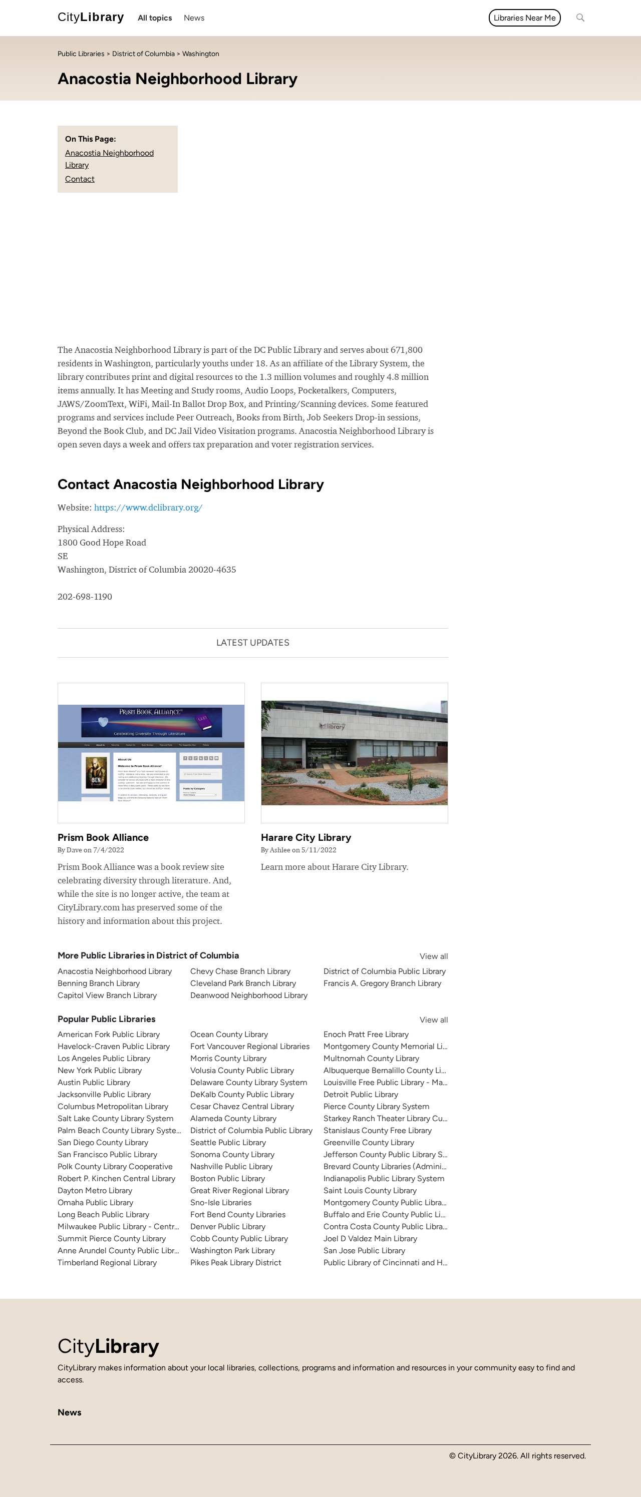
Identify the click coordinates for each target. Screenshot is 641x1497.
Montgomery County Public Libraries (389, 1202)
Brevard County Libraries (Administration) (398, 1166)
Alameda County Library (233, 1118)
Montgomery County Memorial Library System (407, 1046)
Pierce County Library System (377, 1106)
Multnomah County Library (371, 1058)
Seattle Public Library (228, 1142)
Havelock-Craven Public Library (114, 1046)
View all (424, 956)
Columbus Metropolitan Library (113, 1106)
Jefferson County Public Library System (394, 1154)
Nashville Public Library (231, 1166)
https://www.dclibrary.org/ (148, 507)
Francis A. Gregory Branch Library (382, 983)
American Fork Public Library (109, 1034)
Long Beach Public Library (103, 1214)
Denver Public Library (227, 1226)
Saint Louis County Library (370, 1190)
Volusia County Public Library (242, 1070)
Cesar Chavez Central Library (242, 1106)
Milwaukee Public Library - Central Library (132, 1226)
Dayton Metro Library (95, 1190)
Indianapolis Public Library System (384, 1178)
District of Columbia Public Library (385, 971)
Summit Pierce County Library (112, 1238)
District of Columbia (143, 54)
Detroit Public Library (361, 1094)
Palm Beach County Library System (121, 1130)
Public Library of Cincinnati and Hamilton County (411, 1262)
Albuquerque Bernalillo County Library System (406, 1070)
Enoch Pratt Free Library (366, 1034)
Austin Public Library (94, 1082)
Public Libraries (81, 54)
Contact (80, 179)
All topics (155, 18)
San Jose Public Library (364, 1250)
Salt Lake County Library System (116, 1118)
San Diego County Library (103, 1142)
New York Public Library (100, 1070)
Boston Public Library (227, 1178)
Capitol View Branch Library (107, 995)
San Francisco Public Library (107, 1154)
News (194, 18)
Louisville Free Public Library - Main (386, 1082)
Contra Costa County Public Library (386, 1226)
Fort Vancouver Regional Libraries (249, 1046)
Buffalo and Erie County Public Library (391, 1214)
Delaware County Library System (248, 1082)
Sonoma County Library (232, 1154)
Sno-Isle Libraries (220, 1202)
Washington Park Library (232, 1250)
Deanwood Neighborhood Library (248, 995)
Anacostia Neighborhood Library (115, 971)
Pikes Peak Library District (235, 1262)
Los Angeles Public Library (104, 1058)
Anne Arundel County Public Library (121, 1250)
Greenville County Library (369, 1142)
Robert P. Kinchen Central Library (116, 1178)
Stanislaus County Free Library (378, 1130)
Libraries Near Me (525, 18)
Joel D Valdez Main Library (370, 1238)
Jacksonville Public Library (104, 1094)
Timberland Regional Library (107, 1262)
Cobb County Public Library (239, 1238)
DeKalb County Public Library (242, 1094)
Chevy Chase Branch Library (240, 971)
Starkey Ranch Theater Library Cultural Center (406, 1118)
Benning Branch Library (99, 983)
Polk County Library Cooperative (115, 1166)
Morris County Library (228, 1058)
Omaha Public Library (95, 1202)
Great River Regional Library (239, 1190)
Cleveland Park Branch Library (243, 983)
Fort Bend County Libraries (237, 1214)
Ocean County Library (229, 1034)
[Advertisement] (320, 268)
